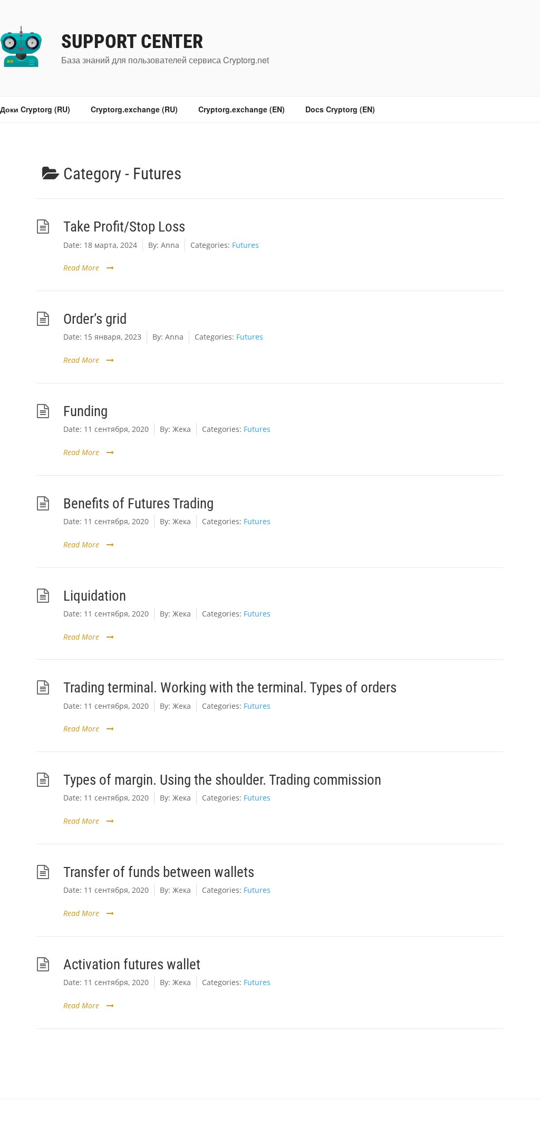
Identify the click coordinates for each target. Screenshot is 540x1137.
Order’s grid (95, 319)
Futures (245, 245)
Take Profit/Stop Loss (124, 226)
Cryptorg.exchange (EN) (241, 109)
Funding (85, 411)
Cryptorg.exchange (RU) (134, 109)
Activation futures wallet (131, 964)
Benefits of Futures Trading (138, 503)
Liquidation (94, 595)
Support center (132, 42)
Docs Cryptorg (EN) (340, 109)
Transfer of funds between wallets (158, 872)
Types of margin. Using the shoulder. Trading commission (222, 780)
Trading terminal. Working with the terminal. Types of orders (230, 687)
